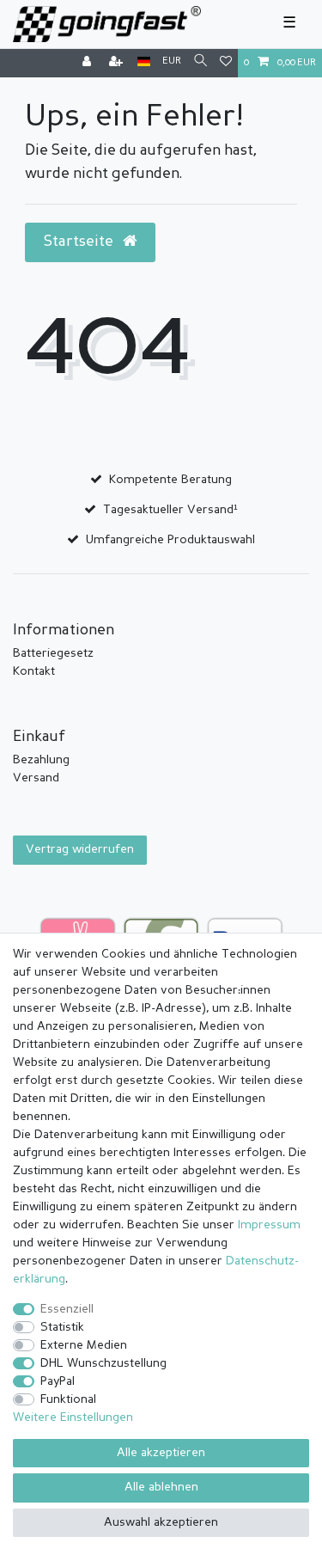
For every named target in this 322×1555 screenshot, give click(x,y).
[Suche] (200, 62)
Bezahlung (41, 760)
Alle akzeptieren (161, 1453)
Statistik (62, 1327)
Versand (36, 778)
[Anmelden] (88, 63)
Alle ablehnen (161, 1487)
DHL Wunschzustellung (103, 1363)
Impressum (269, 1225)
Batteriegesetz (53, 653)
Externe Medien (83, 1345)
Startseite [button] (80, 242)
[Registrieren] (117, 63)
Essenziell (67, 1309)
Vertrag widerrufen (80, 849)
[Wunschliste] (226, 63)
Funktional (68, 1399)
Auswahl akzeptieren (161, 1522)
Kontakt (34, 671)
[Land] (143, 62)
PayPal (57, 1381)
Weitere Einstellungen (73, 1417)
